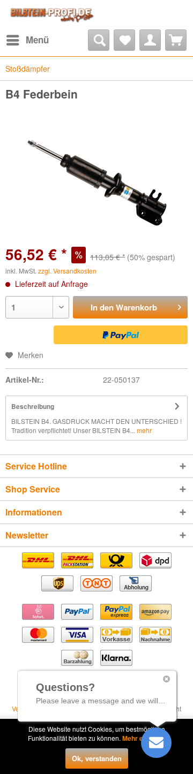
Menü (37, 39)
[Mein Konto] (150, 40)
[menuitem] (27, 40)
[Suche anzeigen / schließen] (98, 40)
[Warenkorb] (176, 40)
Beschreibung (32, 406)
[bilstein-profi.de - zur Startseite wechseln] (50, 14)
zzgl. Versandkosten (67, 270)
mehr (143, 430)
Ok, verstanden (97, 758)
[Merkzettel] (124, 40)
